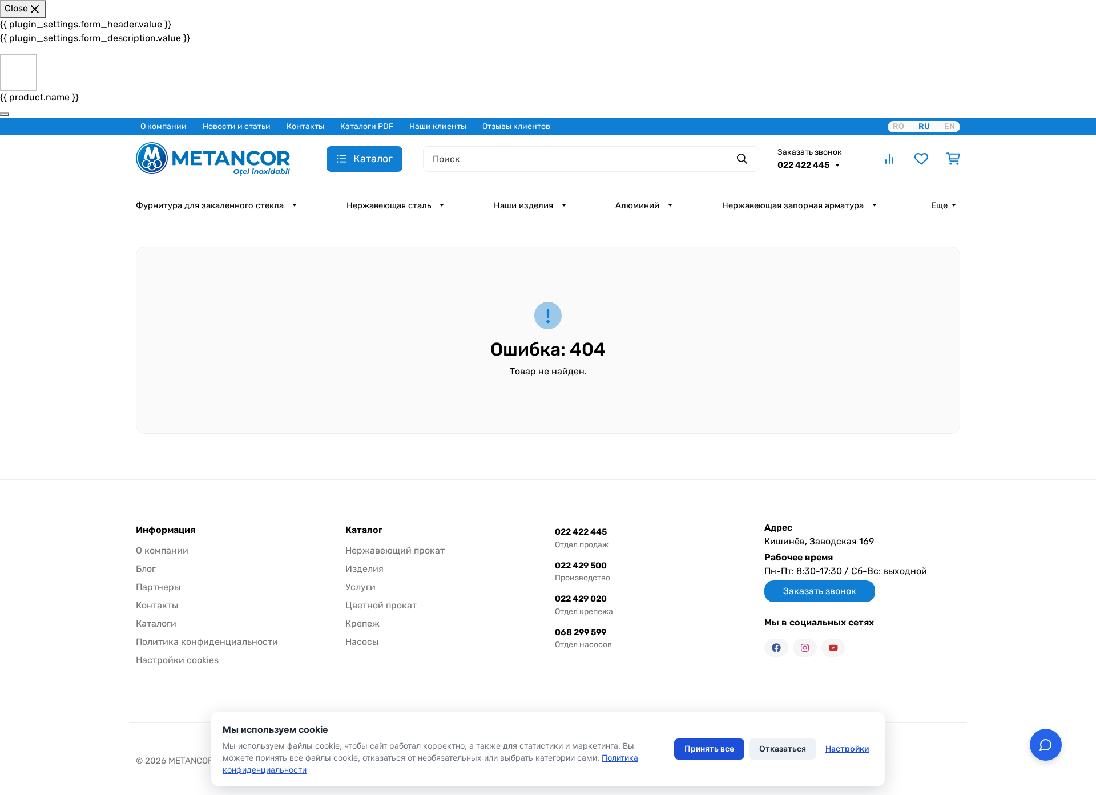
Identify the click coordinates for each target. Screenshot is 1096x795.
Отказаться (782, 748)
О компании (163, 126)
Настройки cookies (177, 660)
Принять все (709, 748)
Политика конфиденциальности (207, 641)
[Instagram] (805, 648)
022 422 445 (804, 165)
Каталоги (156, 623)
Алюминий (637, 205)
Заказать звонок (809, 152)
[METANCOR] (213, 157)
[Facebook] (776, 648)
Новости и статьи (237, 126)
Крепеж (362, 623)
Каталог (363, 530)
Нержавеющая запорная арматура (793, 205)
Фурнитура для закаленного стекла (210, 205)
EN (949, 126)
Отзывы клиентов (516, 126)
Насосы (361, 641)
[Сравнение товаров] (889, 159)
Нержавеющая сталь (388, 205)
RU (924, 126)
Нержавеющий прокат (395, 550)
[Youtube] (833, 648)
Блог (146, 568)
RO (898, 126)
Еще (939, 205)
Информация (165, 530)
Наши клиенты (437, 126)
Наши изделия (523, 205)
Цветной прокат (381, 605)
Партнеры (158, 587)
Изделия (364, 568)
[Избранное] (921, 159)
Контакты (305, 126)
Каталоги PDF (366, 126)
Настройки (847, 748)
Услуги (360, 587)
